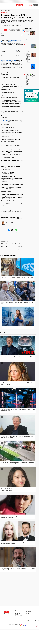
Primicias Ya (17, 612)
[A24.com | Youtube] (9, 613)
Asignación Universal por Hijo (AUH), (8, 60)
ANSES (6, 10)
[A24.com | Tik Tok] (11, 613)
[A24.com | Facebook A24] (4, 613)
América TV (17, 618)
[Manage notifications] (36, 626)
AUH (9, 10)
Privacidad (28, 613)
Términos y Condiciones (30, 614)
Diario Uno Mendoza (18, 615)
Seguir (7, 224)
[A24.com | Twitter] (6, 613)
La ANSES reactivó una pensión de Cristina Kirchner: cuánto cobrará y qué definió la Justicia (7, 54)
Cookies (27, 616)
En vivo (30, 5)
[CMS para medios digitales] (27, 625)
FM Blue (16, 614)
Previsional (2, 10)
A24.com (16, 610)
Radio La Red (35, 5)
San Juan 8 (17, 616)
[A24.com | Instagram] (8, 613)
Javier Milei (12, 238)
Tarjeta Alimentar (6, 120)
